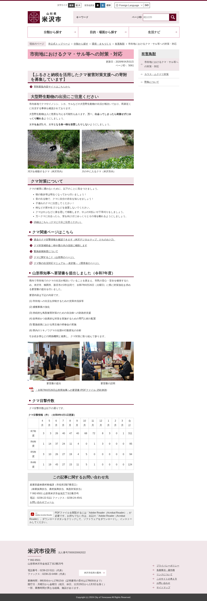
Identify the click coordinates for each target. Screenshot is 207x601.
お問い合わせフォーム (42, 502)
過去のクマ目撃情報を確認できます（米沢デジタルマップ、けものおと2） (74, 239)
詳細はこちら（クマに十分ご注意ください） (58, 222)
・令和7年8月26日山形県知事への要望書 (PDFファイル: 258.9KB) (71, 390)
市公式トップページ (59, 44)
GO (147, 5)
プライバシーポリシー (168, 565)
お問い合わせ (163, 583)
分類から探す (53, 32)
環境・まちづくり (101, 44)
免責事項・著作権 (166, 570)
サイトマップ (163, 587)
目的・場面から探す (103, 32)
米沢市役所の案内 (92, 572)
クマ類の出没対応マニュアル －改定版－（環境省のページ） (67, 263)
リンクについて (164, 574)
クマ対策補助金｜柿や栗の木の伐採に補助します (60, 245)
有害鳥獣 (120, 44)
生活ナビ (154, 32)
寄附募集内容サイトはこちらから (52, 86)
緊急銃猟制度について (46, 251)
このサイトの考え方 (167, 579)
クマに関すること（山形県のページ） (54, 257)
